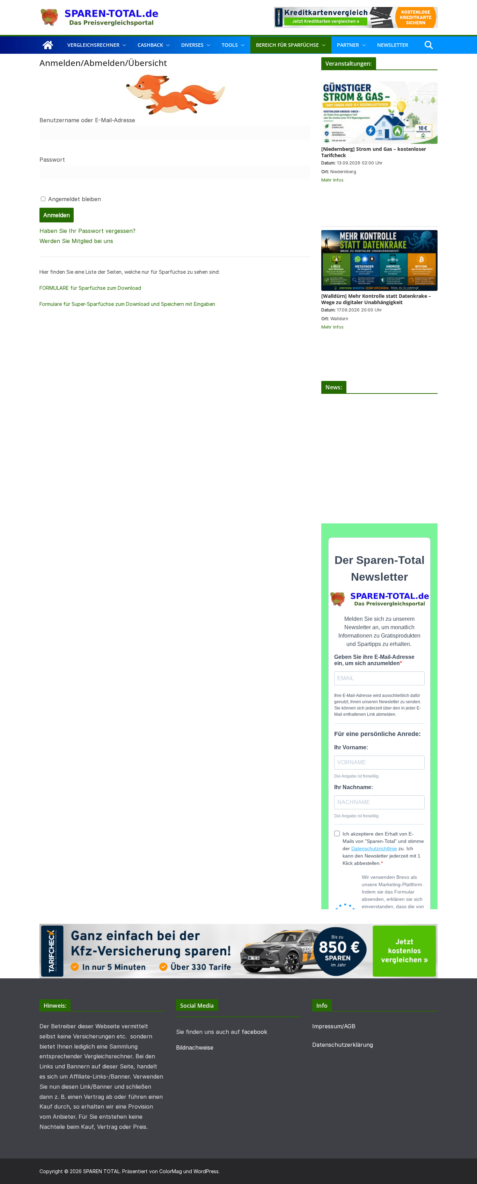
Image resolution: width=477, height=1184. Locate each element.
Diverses (192, 45)
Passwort (52, 159)
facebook (254, 1031)
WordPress (206, 1171)
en (212, 304)
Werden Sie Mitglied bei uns (76, 240)
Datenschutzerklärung (342, 1044)
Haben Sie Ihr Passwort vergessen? (87, 230)
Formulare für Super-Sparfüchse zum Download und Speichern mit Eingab (124, 304)
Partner (348, 45)
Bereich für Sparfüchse (287, 45)
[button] (122, 45)
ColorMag (170, 1171)
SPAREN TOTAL (101, 1171)
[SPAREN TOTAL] (47, 45)
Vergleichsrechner (93, 45)
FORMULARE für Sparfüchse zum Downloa (88, 288)
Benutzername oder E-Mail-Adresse (87, 120)
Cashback (150, 45)
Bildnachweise (194, 1047)
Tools (230, 45)
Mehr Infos (332, 180)
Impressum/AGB (333, 1026)
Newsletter (392, 45)
